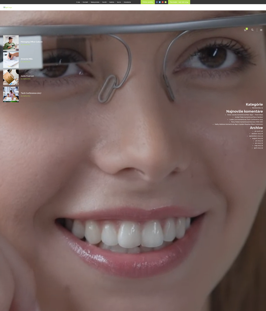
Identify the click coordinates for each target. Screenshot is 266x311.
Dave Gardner (258, 117)
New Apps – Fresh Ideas (254, 115)
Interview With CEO (256, 122)
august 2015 (256, 138)
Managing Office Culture (31, 42)
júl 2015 (258, 141)
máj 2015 (258, 145)
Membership (256, 108)
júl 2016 (257, 131)
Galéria (111, 2)
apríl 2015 (257, 148)
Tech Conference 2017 (31, 93)
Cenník (104, 2)
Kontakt (85, 2)
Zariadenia (127, 2)
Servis (119, 2)
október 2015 (256, 133)
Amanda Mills (27, 59)
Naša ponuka (95, 2)
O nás (78, 2)
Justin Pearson (27, 76)
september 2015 (255, 136)
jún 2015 (258, 143)
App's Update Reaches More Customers (249, 124)
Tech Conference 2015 (255, 119)
